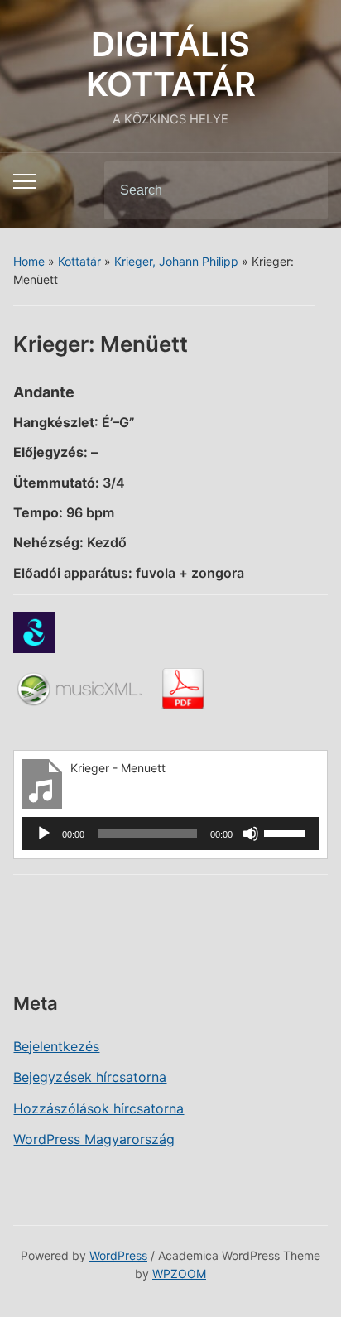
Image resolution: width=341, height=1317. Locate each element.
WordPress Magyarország (94, 1139)
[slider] (287, 832)
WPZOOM (179, 1274)
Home (29, 261)
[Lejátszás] (44, 833)
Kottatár (79, 261)
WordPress (118, 1255)
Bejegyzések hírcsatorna (89, 1077)
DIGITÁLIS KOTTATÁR (171, 64)
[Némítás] (251, 833)
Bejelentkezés (56, 1046)
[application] (170, 833)
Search (301, 190)
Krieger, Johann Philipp (176, 261)
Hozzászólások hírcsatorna (98, 1108)
